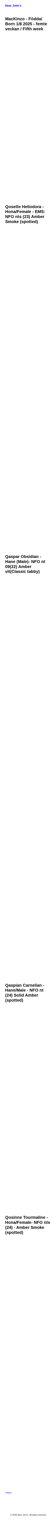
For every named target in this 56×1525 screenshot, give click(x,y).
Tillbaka (8, 1493)
